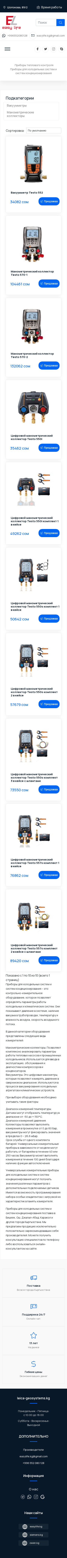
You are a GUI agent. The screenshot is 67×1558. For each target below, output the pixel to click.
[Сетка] (10, 126)
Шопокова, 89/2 (17, 7)
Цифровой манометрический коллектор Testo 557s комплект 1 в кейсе (35, 863)
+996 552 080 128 (33, 1463)
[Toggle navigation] (7, 49)
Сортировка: (15, 131)
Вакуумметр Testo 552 (27, 192)
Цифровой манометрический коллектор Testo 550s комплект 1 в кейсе (35, 607)
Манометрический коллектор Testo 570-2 (32, 355)
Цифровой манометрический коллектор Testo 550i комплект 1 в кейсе (35, 521)
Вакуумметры (17, 105)
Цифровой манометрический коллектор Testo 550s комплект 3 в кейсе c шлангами (34, 778)
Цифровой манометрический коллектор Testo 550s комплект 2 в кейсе (34, 692)
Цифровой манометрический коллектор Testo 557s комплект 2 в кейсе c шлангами (34, 948)
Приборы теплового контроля (34, 65)
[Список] (7, 126)
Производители (33, 1449)
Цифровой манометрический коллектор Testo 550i (32, 437)
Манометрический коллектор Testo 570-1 (32, 273)
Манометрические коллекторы (20, 114)
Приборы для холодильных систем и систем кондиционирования (33, 71)
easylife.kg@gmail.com (34, 1456)
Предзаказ (51, 201)
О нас (33, 1489)
